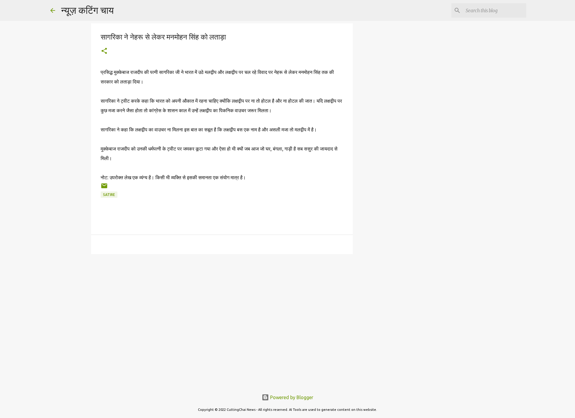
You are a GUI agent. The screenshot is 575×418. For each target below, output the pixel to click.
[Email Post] (104, 188)
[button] (104, 51)
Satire (109, 195)
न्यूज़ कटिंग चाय (87, 10)
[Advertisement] (383, 119)
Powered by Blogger (291, 397)
